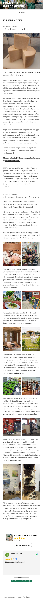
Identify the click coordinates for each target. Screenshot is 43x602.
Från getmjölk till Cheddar (15, 29)
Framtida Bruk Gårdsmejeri (15, 5)
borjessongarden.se (26, 519)
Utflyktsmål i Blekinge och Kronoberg (21, 197)
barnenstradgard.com (18, 373)
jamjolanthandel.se (10, 287)
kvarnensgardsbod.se (29, 414)
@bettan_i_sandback (29, 516)
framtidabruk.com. (12, 161)
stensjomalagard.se (13, 460)
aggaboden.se (30, 323)
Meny (23, 12)
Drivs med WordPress (23, 597)
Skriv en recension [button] (23, 545)
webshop (14, 202)
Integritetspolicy (8, 597)
